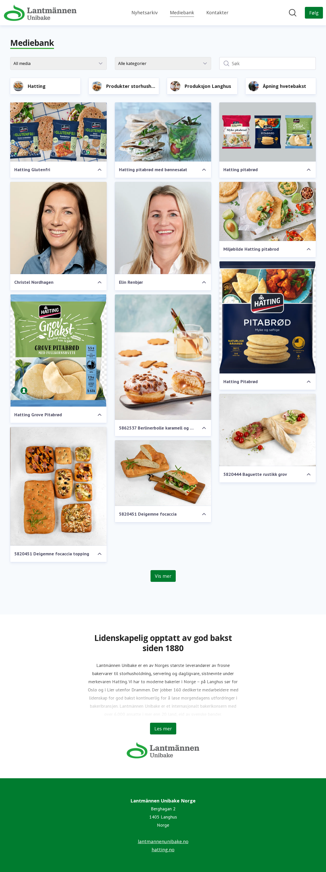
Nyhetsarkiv (144, 12)
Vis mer (163, 576)
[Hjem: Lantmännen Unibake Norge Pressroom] (40, 12)
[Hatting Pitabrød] (267, 317)
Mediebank (182, 12)
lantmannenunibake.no (163, 841)
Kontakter (217, 12)
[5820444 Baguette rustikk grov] (267, 430)
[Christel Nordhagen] (58, 228)
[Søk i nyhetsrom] (293, 13)
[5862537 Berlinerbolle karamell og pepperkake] (163, 357)
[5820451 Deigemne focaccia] (163, 473)
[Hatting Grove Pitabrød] (58, 350)
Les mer (163, 729)
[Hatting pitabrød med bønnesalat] (163, 132)
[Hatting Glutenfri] (58, 132)
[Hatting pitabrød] (267, 132)
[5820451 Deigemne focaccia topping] (58, 486)
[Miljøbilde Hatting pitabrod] (267, 211)
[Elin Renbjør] (163, 228)
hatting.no (163, 850)
